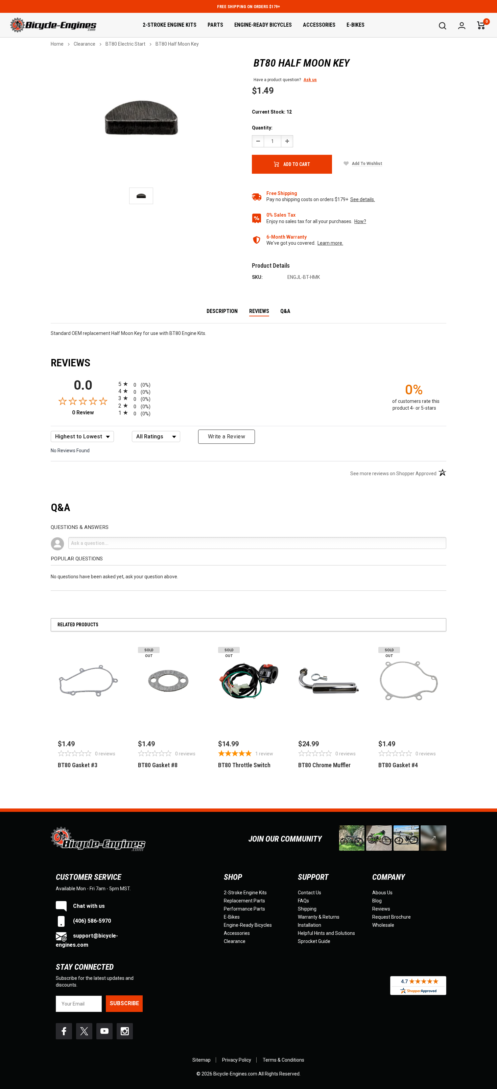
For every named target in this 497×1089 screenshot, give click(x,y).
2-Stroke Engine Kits (169, 25)
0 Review (93, 412)
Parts (215, 25)
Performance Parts (244, 909)
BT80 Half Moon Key (177, 44)
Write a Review (226, 436)
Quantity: (262, 127)
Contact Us (309, 892)
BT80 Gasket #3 (77, 765)
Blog (377, 900)
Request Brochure (391, 917)
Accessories (319, 25)
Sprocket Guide (314, 941)
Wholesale (383, 925)
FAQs (303, 900)
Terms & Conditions (283, 1060)
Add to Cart (296, 164)
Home (57, 44)
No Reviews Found (70, 450)
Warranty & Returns (318, 917)
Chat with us (88, 906)
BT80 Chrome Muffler (324, 765)
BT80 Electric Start (125, 44)
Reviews (259, 311)
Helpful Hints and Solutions (326, 933)
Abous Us (382, 892)
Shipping (307, 909)
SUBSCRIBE (124, 1003)
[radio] (248, 384)
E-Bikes (355, 25)
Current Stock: (272, 112)
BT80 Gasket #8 (158, 765)
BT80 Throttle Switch (244, 765)
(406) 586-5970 (91, 921)
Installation (309, 925)
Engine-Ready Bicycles (263, 25)
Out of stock (168, 718)
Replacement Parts (244, 900)
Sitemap (201, 1060)
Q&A (285, 311)
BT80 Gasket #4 (398, 765)
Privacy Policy (236, 1060)
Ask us (310, 79)
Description (222, 311)
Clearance (84, 44)
